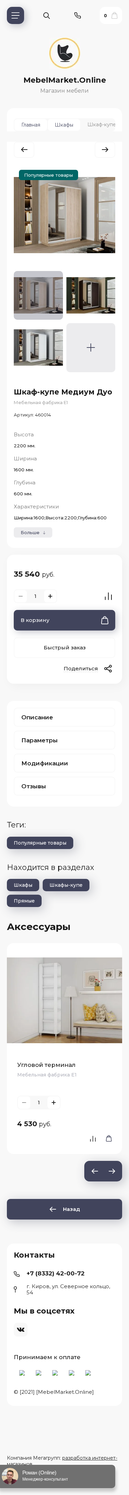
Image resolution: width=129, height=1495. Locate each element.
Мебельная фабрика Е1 (41, 402)
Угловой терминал (46, 1064)
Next (112, 1171)
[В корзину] (106, 1138)
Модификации (44, 763)
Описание (37, 717)
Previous (94, 1171)
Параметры (39, 740)
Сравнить (108, 596)
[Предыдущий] (24, 150)
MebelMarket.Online (64, 80)
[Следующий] (105, 150)
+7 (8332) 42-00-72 (55, 1273)
